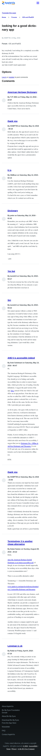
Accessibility (33, 746)
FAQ (3, 731)
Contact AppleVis (8, 734)
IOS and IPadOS (28, 17)
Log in (4, 77)
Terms (8, 749)
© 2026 (25, 746)
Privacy (14, 749)
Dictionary (13, 210)
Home (4, 17)
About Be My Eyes (9, 716)
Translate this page (9, 13)
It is (9, 170)
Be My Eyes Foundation (11, 710)
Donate (4, 713)
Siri (9, 300)
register (11, 77)
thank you (12, 121)
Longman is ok (15, 646)
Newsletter (6, 727)
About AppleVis (7, 706)
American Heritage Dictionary (22, 92)
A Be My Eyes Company (26, 749)
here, (12, 390)
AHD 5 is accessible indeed (21, 358)
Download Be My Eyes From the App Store (10, 721)
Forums (14, 17)
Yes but (11, 271)
